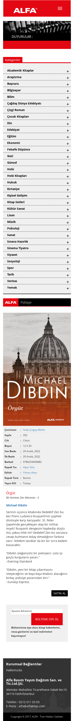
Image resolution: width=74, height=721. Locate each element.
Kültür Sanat (16, 209)
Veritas (12, 281)
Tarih (10, 274)
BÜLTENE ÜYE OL (47, 619)
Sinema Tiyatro (18, 248)
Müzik (11, 222)
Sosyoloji (13, 261)
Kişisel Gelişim (17, 195)
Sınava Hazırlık (17, 241)
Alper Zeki (29, 467)
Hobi (10, 169)
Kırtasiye (13, 189)
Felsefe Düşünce (18, 149)
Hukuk (12, 182)
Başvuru (13, 84)
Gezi (10, 156)
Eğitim (11, 136)
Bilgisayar (14, 90)
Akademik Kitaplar (20, 70)
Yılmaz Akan (30, 472)
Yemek (12, 287)
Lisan (11, 215)
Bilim (10, 97)
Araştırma (14, 77)
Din (9, 123)
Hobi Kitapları (17, 176)
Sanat (11, 235)
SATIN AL (59, 593)
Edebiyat (13, 130)
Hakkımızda (14, 670)
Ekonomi (13, 143)
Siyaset (12, 255)
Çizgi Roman (16, 110)
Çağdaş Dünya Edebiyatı (24, 103)
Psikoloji (13, 228)
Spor (10, 268)
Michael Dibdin (16, 505)
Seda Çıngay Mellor (34, 430)
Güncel (12, 162)
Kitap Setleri (15, 202)
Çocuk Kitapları (18, 116)
